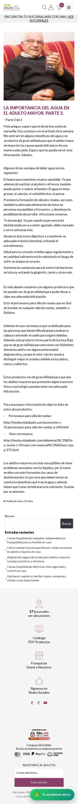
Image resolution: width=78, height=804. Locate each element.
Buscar (10, 516)
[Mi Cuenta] (50, 7)
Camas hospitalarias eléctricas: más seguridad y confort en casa (36, 568)
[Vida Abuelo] (12, 7)
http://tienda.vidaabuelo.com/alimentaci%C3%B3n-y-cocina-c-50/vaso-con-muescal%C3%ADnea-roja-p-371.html (39, 445)
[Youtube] (45, 703)
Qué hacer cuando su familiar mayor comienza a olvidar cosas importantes (36, 578)
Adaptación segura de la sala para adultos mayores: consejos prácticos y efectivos (38, 559)
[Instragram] (39, 703)
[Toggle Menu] (69, 7)
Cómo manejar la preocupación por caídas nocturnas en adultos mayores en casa (39, 549)
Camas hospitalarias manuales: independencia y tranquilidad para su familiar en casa (36, 540)
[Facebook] (32, 703)
